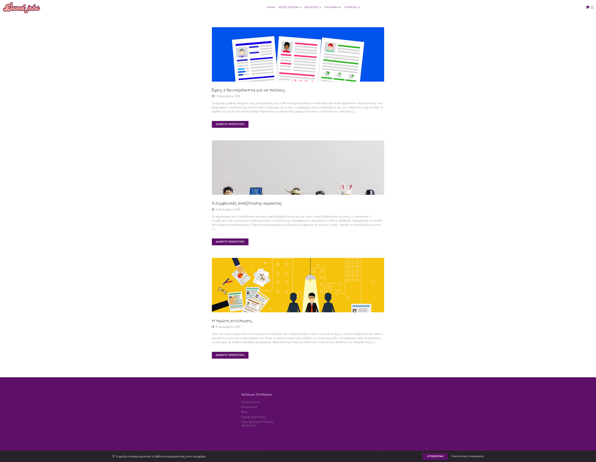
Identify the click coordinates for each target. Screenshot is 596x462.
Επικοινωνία (249, 407)
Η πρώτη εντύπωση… (233, 321)
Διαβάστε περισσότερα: (230, 124)
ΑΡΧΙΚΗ (271, 7)
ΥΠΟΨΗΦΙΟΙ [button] (331, 7)
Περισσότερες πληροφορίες (467, 456)
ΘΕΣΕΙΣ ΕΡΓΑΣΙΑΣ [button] (288, 7)
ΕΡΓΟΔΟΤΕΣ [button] (311, 7)
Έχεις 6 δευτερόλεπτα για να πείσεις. (249, 90)
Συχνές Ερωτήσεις (253, 417)
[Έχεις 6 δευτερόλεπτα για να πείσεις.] (298, 63)
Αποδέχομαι (435, 456)
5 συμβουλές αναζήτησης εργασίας (247, 203)
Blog (244, 412)
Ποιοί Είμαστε (250, 402)
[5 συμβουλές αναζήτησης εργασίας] (298, 190)
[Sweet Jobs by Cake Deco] (21, 7)
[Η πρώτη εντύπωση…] (298, 293)
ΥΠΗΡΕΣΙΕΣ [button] (350, 7)
